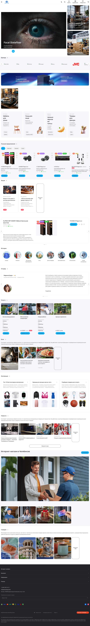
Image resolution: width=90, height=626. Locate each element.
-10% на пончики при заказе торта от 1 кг (27, 199)
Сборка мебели (42, 317)
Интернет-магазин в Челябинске (15, 451)
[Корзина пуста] (88, 2)
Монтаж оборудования (9, 317)
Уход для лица (28, 117)
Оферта (55, 612)
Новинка (16, 148)
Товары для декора (72, 118)
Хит (3, 148)
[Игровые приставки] (45, 79)
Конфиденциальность (47, 612)
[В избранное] (16, 153)
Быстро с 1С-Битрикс (82, 612)
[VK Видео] (88, 604)
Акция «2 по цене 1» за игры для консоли (9, 199)
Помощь (3, 581)
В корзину (4, 175)
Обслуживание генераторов (24, 317)
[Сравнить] (16, 155)
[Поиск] (64, 2)
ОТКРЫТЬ (7, 51)
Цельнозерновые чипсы (50, 120)
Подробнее (48, 291)
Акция (22, 148)
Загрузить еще (40, 198)
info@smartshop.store (6, 589)
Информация (4, 577)
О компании (85, 452)
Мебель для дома (6, 118)
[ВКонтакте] (85, 604)
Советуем (9, 148)
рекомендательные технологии (26, 617)
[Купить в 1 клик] (16, 157)
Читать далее (4, 622)
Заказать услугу (25, 333)
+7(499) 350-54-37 (5, 587)
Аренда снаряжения (61, 317)
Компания (3, 573)
